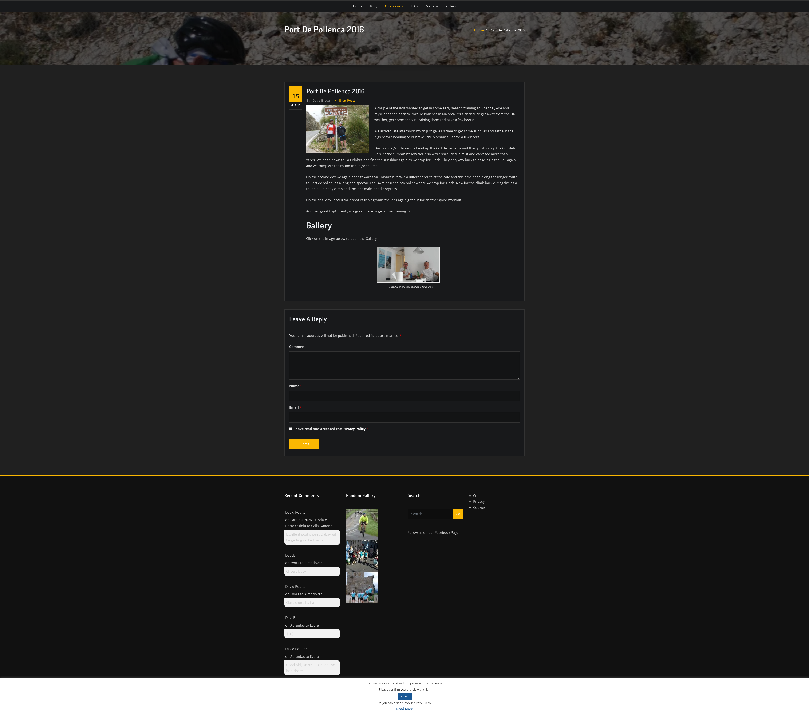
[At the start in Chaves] (362, 587)
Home (358, 6)
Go (458, 513)
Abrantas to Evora (304, 625)
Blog (374, 6)
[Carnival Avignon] (362, 555)
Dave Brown (319, 100)
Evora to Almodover (306, 563)
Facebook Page (447, 532)
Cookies (479, 507)
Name (295, 386)
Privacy (479, 501)
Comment (297, 346)
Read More (404, 709)
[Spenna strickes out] (362, 524)
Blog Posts (347, 100)
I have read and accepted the (331, 429)
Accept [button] (405, 696)
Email (295, 407)
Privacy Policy (354, 429)
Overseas (393, 6)
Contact (479, 495)
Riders (450, 6)
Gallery (432, 6)
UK (414, 6)
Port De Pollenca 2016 (507, 30)
